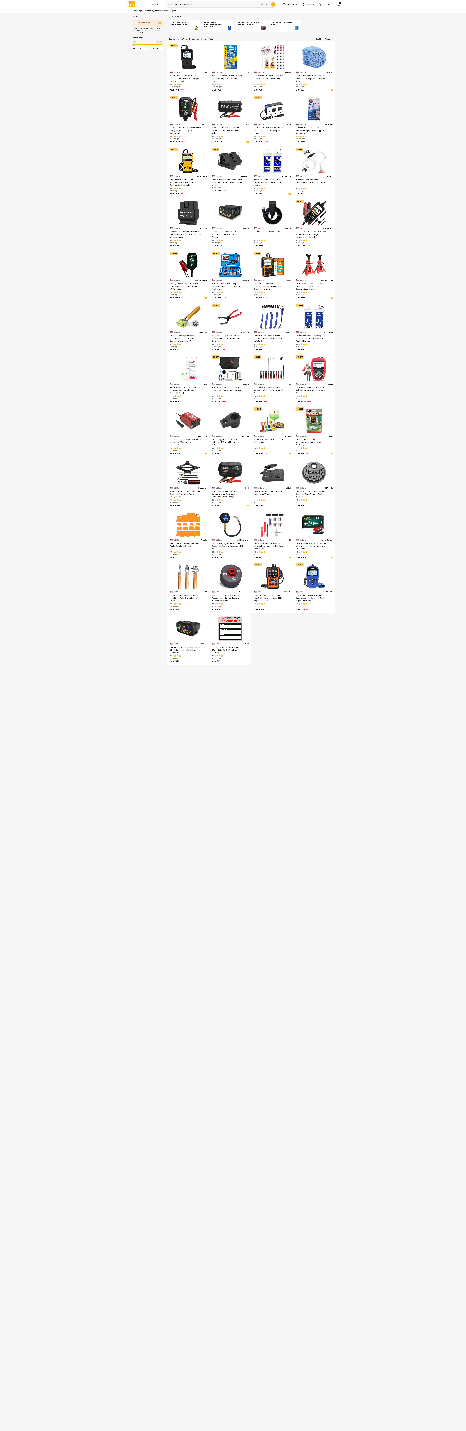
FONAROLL (329, 72)
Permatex (329, 124)
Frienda (204, 540)
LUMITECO (203, 332)
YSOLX (288, 488)
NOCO (204, 124)
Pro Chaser (202, 436)
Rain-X (246, 72)
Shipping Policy (139, 32)
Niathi (288, 332)
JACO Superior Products (243, 540)
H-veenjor (329, 176)
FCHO (205, 592)
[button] (290, 4)
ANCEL (204, 72)
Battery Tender (201, 280)
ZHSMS (288, 540)
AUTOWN (245, 280)
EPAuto (288, 436)
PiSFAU (288, 124)
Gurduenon (202, 488)
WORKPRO (245, 332)
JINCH (246, 644)
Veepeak (203, 228)
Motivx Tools (244, 592)
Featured (329, 39)
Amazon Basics (327, 280)
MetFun (288, 72)
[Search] (273, 4)
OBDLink (246, 228)
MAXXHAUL (244, 176)
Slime (330, 436)
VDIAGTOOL (328, 592)
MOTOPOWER (202, 176)
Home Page (137, 11)
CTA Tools (329, 488)
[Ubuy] (130, 4)
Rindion (288, 384)
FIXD (205, 384)
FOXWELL (287, 592)
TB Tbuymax (286, 176)
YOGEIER (245, 436)
